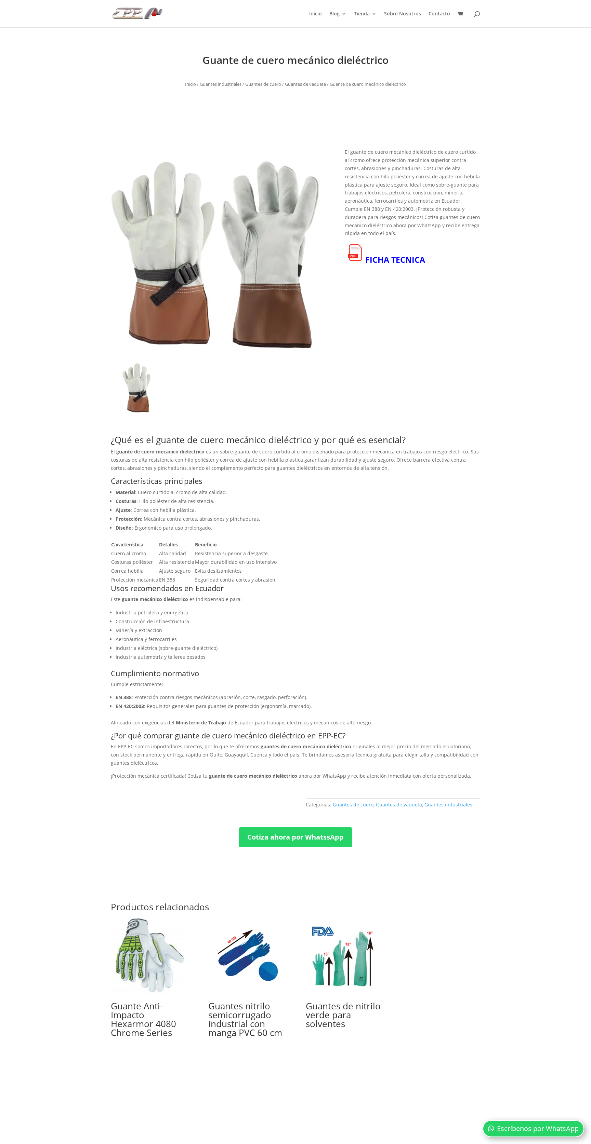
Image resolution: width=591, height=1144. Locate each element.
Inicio (315, 14)
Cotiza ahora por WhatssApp (295, 837)
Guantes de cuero (263, 84)
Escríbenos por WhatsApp (538, 1128)
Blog (334, 14)
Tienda (362, 14)
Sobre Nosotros (402, 14)
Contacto (439, 14)
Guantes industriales (220, 84)
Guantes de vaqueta (305, 84)
